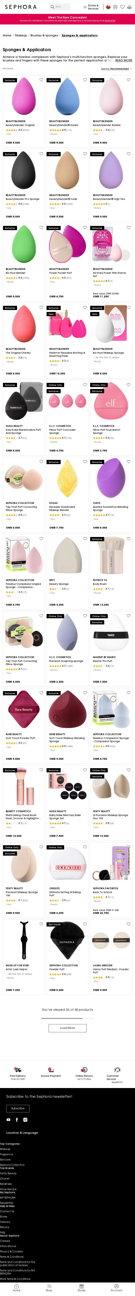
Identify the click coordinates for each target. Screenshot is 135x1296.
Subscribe (18, 1108)
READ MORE (123, 60)
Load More (67, 1028)
